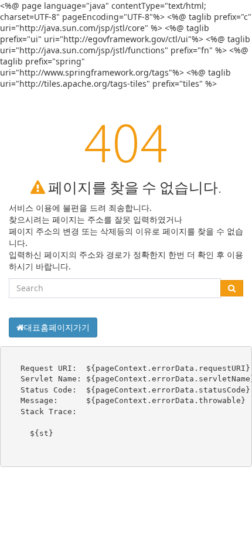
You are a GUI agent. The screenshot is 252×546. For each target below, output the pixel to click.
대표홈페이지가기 (57, 327)
